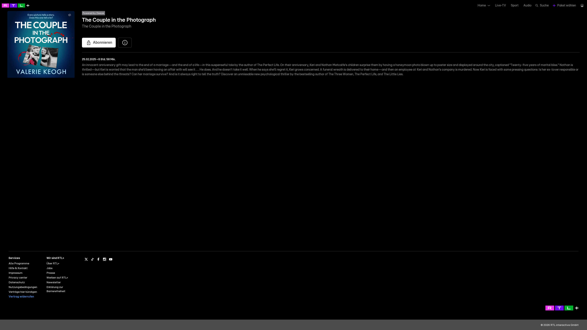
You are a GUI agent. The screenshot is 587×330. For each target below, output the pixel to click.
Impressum (15, 273)
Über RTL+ (52, 263)
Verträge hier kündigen (23, 292)
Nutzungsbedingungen (23, 287)
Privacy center (18, 277)
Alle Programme (19, 263)
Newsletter (53, 282)
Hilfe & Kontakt (18, 268)
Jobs (49, 268)
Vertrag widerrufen (21, 296)
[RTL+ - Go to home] (15, 5)
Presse (50, 273)
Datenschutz (17, 282)
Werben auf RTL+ (57, 277)
